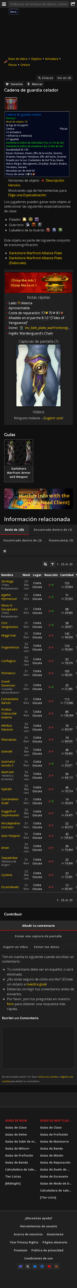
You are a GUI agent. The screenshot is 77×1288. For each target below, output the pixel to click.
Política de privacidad (47, 1250)
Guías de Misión (51, 1155)
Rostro (54, 163)
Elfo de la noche (43, 153)
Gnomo (57, 153)
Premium (20, 1250)
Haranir (22, 167)
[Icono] (11, 103)
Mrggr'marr (8, 635)
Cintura (25, 65)
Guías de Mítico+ (17, 1148)
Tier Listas (13, 1176)
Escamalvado (10, 887)
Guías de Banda (16, 1162)
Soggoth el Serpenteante (10, 813)
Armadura (51, 59)
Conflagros (8, 661)
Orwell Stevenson (8, 683)
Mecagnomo (30, 163)
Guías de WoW (16, 1120)
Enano (28, 153)
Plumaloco (8, 673)
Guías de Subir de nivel (21, 1141)
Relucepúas (8, 739)
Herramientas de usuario (38, 1226)
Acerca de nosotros (28, 1234)
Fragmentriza (10, 647)
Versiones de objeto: (24, 180)
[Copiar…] (45, 564)
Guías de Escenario (54, 1176)
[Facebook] (42, 1266)
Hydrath (6, 789)
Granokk (6, 751)
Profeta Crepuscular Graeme (9, 713)
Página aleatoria (55, 1242)
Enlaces (47, 78)
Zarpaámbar (9, 858)
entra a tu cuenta (47, 1076)
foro (10, 1004)
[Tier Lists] (48, 1197)
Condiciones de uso (38, 1258)
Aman (5, 848)
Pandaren (33, 156)
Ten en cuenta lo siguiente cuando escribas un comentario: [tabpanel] (38, 1019)
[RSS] (56, 1266)
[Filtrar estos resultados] (52, 564)
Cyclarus (6, 875)
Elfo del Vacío (48, 156)
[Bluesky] (35, 1266)
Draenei (10, 156)
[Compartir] (73, 4)
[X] (28, 1266)
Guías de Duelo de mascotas (56, 1169)
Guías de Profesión (19, 1155)
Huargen (21, 156)
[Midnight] (13, 1183)
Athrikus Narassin (7, 727)
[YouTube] (49, 1266)
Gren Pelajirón (10, 836)
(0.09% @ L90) (55, 146)
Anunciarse (55, 1234)
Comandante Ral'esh (9, 701)
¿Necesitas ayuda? (38, 1218)
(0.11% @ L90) (56, 142)
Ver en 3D (64, 78)
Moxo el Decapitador (9, 607)
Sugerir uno (53, 418)
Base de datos (18, 59)
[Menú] (4, 4)
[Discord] (20, 1266)
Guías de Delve (16, 1134)
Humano (19, 153)
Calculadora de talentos (21, 1169)
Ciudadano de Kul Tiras (41, 160)
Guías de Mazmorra (54, 1141)
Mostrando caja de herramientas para (37, 190)
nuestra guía (36, 984)
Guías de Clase (16, 1127)
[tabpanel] (38, 732)
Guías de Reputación (55, 1162)
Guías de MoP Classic (56, 1120)
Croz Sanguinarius (9, 625)
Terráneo (11, 167)
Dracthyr (44, 163)
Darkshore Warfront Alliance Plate (35, 253)
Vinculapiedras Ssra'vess (10, 825)
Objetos (36, 59)
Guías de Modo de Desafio (56, 1183)
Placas (12, 65)
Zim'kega (7, 581)
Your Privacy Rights (24, 1242)
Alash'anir (7, 772)
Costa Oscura (37, 585)
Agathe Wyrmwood (9, 597)
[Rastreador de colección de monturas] (38, 499)
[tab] (14, 530)
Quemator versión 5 (8, 763)
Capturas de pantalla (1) (39, 341)
